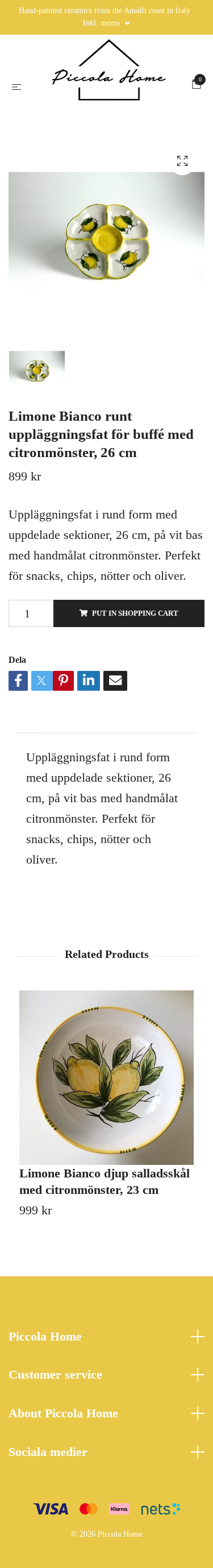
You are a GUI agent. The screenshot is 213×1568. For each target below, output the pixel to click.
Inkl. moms (102, 23)
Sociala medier (48, 1557)
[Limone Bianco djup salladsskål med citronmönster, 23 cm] (106, 1182)
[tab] (31, 829)
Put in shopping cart (135, 718)
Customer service (55, 1479)
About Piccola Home (63, 1518)
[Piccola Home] (106, 137)
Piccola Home (45, 1441)
